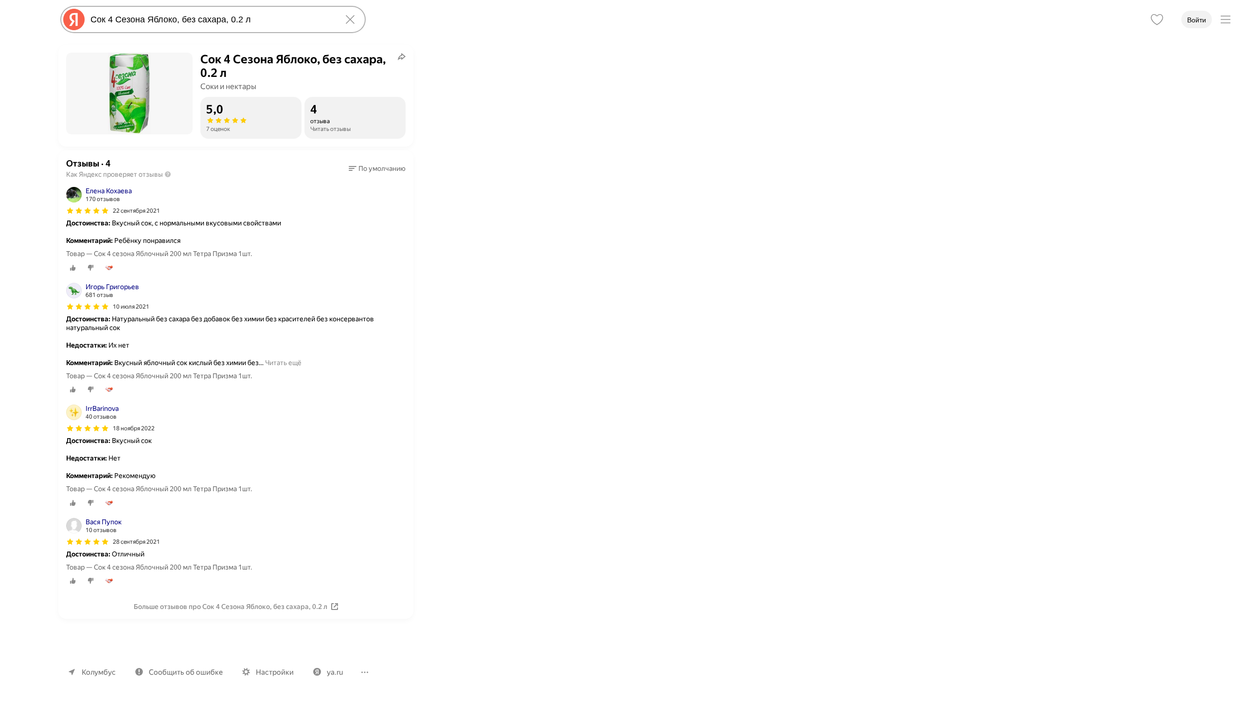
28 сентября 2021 (136, 541)
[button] (377, 168)
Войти (1196, 20)
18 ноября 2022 (134, 428)
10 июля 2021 (131, 306)
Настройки (275, 672)
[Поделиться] (402, 56)
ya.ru (335, 672)
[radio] (73, 268)
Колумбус (99, 672)
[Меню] (1225, 19)
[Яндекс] (74, 19)
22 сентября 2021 (136, 210)
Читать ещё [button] (283, 363)
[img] (87, 211)
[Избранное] (1157, 19)
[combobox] (211, 19)
